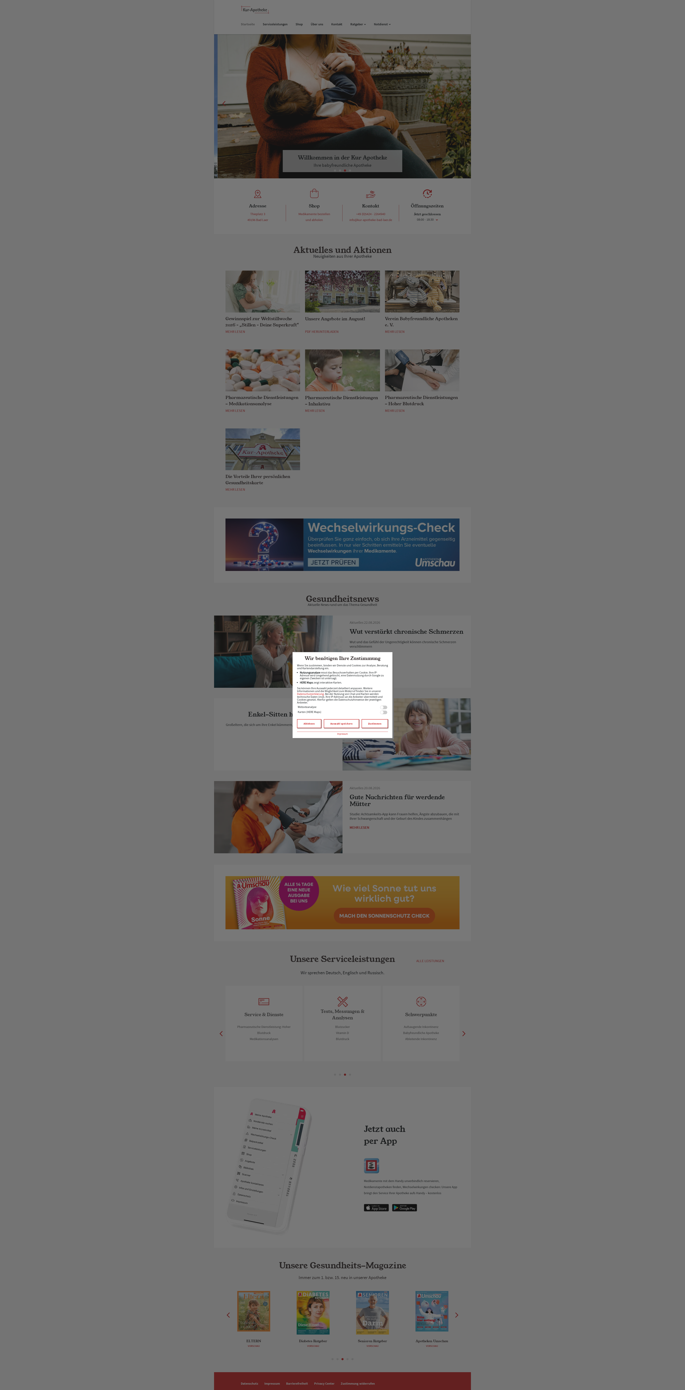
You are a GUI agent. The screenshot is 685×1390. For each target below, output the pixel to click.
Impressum (342, 733)
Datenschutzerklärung (310, 694)
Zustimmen (375, 723)
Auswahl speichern (341, 723)
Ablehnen (309, 723)
